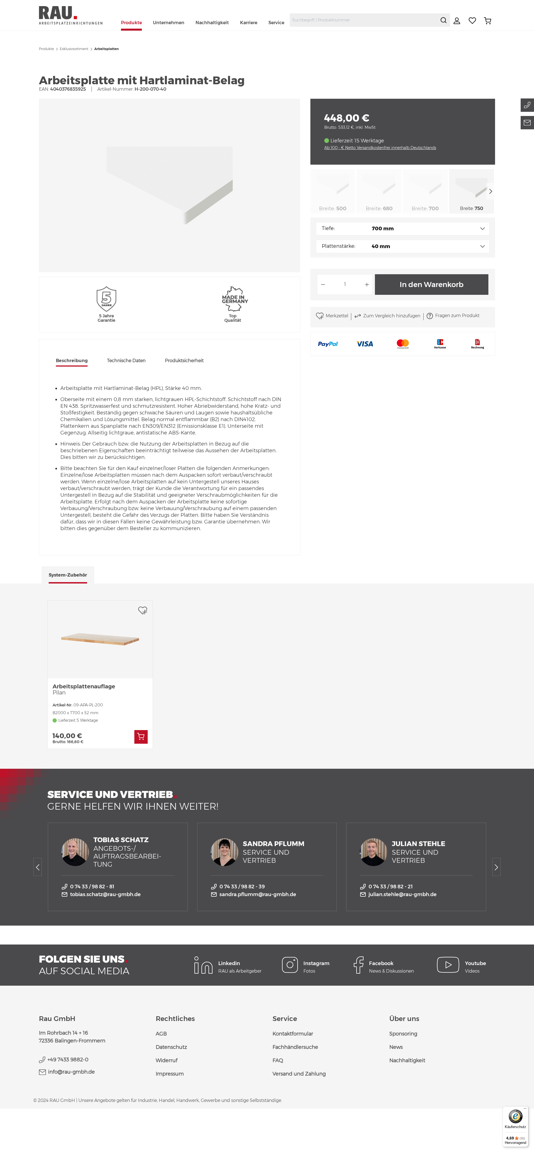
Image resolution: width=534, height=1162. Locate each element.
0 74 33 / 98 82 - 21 (391, 887)
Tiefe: (328, 228)
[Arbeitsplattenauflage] (100, 639)
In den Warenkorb (432, 284)
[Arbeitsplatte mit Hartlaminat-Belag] (170, 185)
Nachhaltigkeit (407, 1060)
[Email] (527, 122)
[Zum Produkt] (141, 737)
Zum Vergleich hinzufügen (391, 315)
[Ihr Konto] (457, 21)
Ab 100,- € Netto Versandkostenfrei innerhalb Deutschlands (380, 147)
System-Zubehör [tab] (68, 575)
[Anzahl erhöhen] (367, 284)
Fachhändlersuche (295, 1047)
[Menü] (525, 1109)
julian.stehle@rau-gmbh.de (403, 894)
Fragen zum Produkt (457, 315)
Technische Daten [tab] (126, 360)
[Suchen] (443, 20)
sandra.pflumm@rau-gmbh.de (257, 894)
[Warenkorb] (487, 21)
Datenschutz (171, 1047)
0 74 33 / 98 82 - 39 (242, 887)
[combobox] (363, 20)
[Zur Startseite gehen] (77, 15)
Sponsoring (403, 1034)
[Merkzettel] (472, 21)
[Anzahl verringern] (323, 284)
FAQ (278, 1060)
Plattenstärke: (338, 246)
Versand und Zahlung (299, 1074)
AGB (161, 1034)
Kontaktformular (293, 1034)
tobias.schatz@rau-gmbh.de (105, 894)
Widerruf (166, 1060)
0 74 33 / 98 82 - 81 (92, 887)
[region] (169, 185)
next (490, 191)
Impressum (170, 1074)
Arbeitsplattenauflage (84, 689)
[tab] (72, 361)
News (396, 1047)
